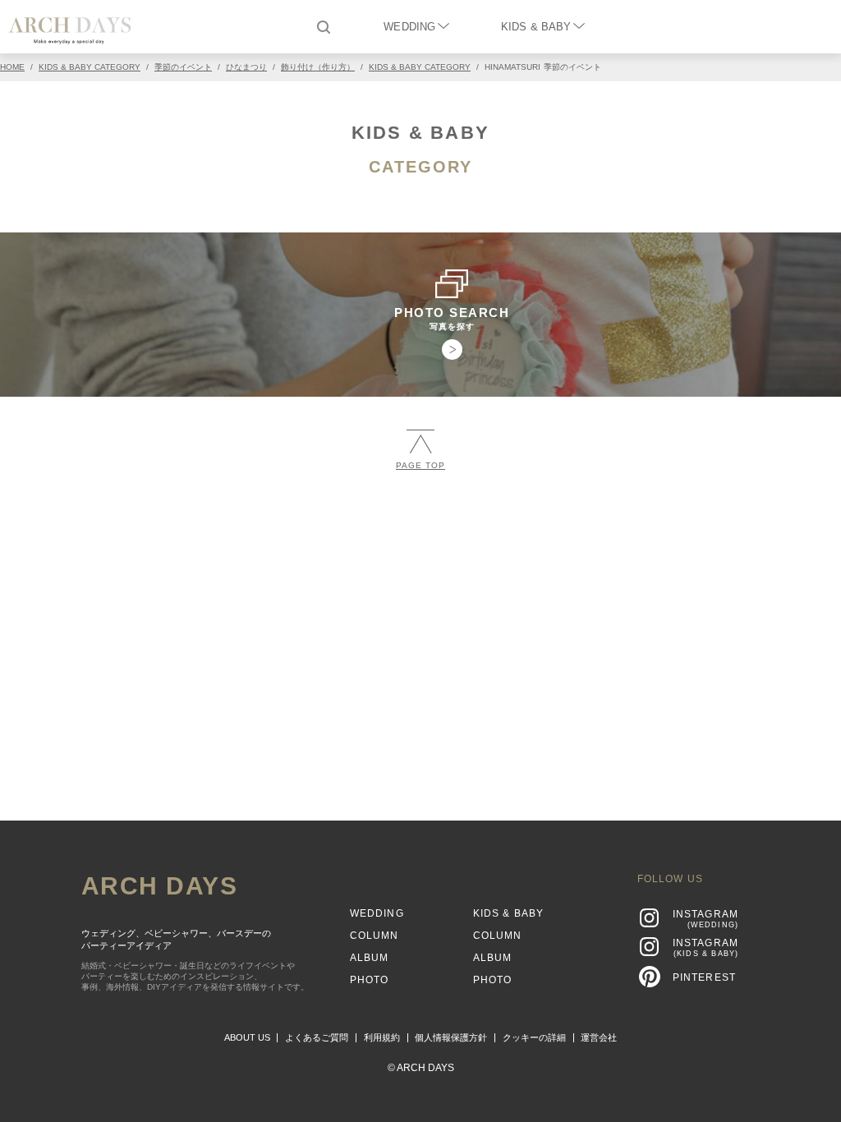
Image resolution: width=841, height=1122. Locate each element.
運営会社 (599, 1037)
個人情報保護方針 (451, 1037)
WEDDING (409, 27)
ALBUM (369, 957)
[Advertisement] (420, 605)
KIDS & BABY (536, 27)
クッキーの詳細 (534, 1037)
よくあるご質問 (316, 1037)
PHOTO (369, 980)
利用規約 (382, 1037)
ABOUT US (247, 1037)
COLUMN (374, 935)
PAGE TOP (420, 465)
